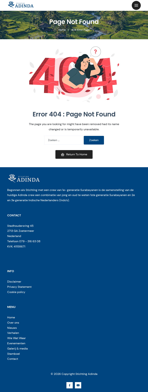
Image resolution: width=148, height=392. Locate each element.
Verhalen (13, 333)
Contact (12, 359)
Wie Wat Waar (16, 338)
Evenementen (16, 343)
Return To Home (76, 154)
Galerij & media (17, 348)
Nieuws (12, 328)
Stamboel (13, 354)
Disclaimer (14, 281)
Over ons (13, 323)
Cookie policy (16, 292)
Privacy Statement (19, 287)
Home (62, 30)
